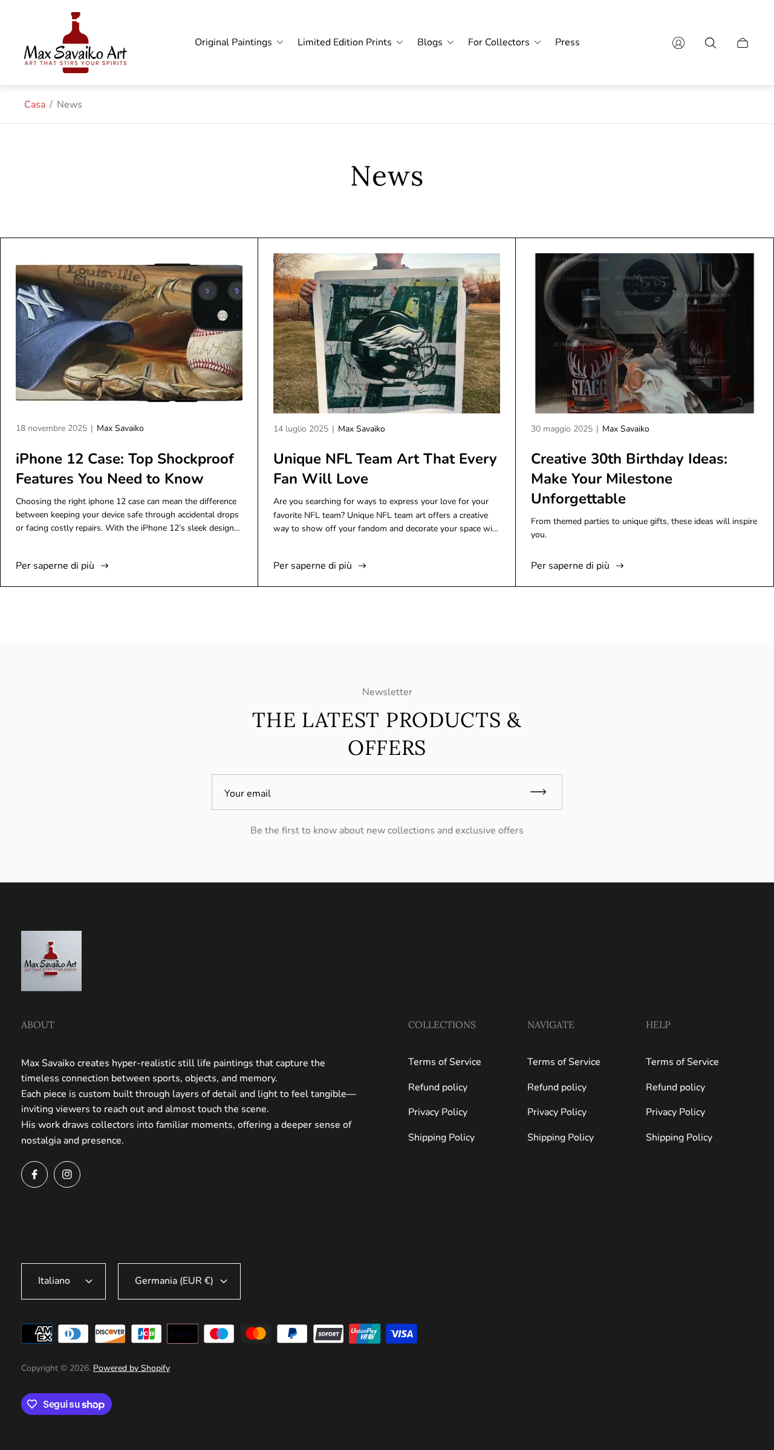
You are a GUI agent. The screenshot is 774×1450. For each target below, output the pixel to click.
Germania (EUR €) (174, 1280)
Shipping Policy (441, 1137)
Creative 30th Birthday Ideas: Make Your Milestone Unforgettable (629, 478)
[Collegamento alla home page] (51, 962)
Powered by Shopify (131, 1368)
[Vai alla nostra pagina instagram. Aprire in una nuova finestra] (67, 1174)
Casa (34, 104)
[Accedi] (678, 43)
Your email (247, 793)
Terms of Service (444, 1062)
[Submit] (543, 792)
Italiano (54, 1280)
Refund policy (437, 1087)
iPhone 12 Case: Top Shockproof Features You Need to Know (125, 468)
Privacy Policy (437, 1112)
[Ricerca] (710, 43)
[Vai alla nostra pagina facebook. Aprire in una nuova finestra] (34, 1174)
